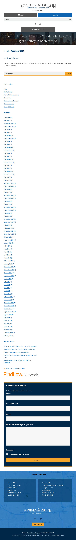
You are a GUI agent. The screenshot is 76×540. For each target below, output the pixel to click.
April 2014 (7, 327)
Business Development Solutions (46, 535)
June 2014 (7, 321)
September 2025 (9, 126)
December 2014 (9, 303)
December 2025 (9, 123)
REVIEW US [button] (38, 524)
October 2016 (8, 237)
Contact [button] (55, 15)
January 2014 (8, 336)
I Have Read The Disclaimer (19, 454)
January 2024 (8, 147)
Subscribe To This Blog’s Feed (15, 368)
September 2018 (9, 210)
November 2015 (9, 270)
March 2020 (7, 192)
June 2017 (7, 225)
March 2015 (7, 294)
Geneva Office (12, 490)
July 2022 (7, 165)
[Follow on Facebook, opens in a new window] (36, 24)
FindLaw (61, 535)
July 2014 (7, 318)
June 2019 (7, 201)
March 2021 (7, 180)
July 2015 (7, 282)
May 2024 (7, 144)
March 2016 (7, 258)
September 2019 (9, 198)
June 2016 (7, 249)
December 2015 (9, 267)
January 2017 (8, 228)
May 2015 (7, 288)
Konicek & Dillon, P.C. (33, 533)
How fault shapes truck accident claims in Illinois (19, 349)
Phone (8, 414)
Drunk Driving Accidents (11, 95)
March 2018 (7, 216)
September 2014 (9, 312)
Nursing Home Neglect (11, 101)
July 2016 (7, 246)
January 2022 (8, 171)
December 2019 (9, 195)
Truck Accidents (9, 104)
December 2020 (9, 183)
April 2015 (7, 291)
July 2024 (7, 141)
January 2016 (8, 264)
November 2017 (9, 222)
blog (5, 89)
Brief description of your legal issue (19, 425)
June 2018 (7, 213)
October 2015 (8, 273)
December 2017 (9, 219)
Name (8, 393)
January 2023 (8, 159)
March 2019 (7, 204)
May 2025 (7, 132)
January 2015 (8, 300)
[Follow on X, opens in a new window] (40, 24)
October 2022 (8, 162)
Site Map (22, 535)
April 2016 (7, 255)
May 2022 (7, 168)
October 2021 (8, 174)
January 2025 (8, 135)
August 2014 (7, 315)
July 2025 (7, 129)
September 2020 (9, 186)
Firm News (7, 98)
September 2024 (9, 138)
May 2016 (7, 252)
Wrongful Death (9, 107)
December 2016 (9, 231)
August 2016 (7, 243)
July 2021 (7, 177)
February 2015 (8, 297)
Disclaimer (9, 450)
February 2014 (8, 333)
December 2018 (9, 207)
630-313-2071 (39, 29)
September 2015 (9, 276)
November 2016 (9, 234)
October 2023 (8, 150)
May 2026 (7, 120)
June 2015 (7, 285)
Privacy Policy (30, 535)
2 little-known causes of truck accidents (16, 352)
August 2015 (7, 279)
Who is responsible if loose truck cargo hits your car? (20, 346)
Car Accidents (8, 92)
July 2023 (7, 153)
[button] (20, 15)
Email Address (12, 404)
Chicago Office (46, 490)
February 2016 (8, 261)
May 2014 (7, 324)
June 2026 (7, 117)
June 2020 (7, 189)
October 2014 (8, 309)
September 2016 (9, 240)
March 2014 (7, 330)
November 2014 (9, 306)
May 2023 (7, 156)
